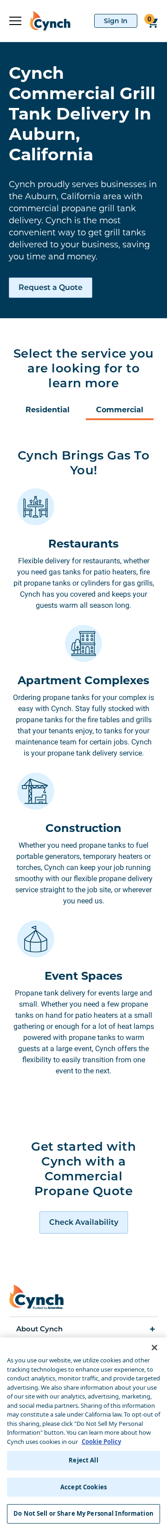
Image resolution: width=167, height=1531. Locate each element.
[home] (46, 21)
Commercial (119, 409)
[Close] (154, 1347)
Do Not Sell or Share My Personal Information (83, 1513)
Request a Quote (51, 287)
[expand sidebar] (15, 21)
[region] (83, 1434)
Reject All (83, 1460)
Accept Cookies (83, 1487)
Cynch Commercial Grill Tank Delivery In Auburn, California (82, 113)
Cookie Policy (101, 1441)
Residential (48, 409)
